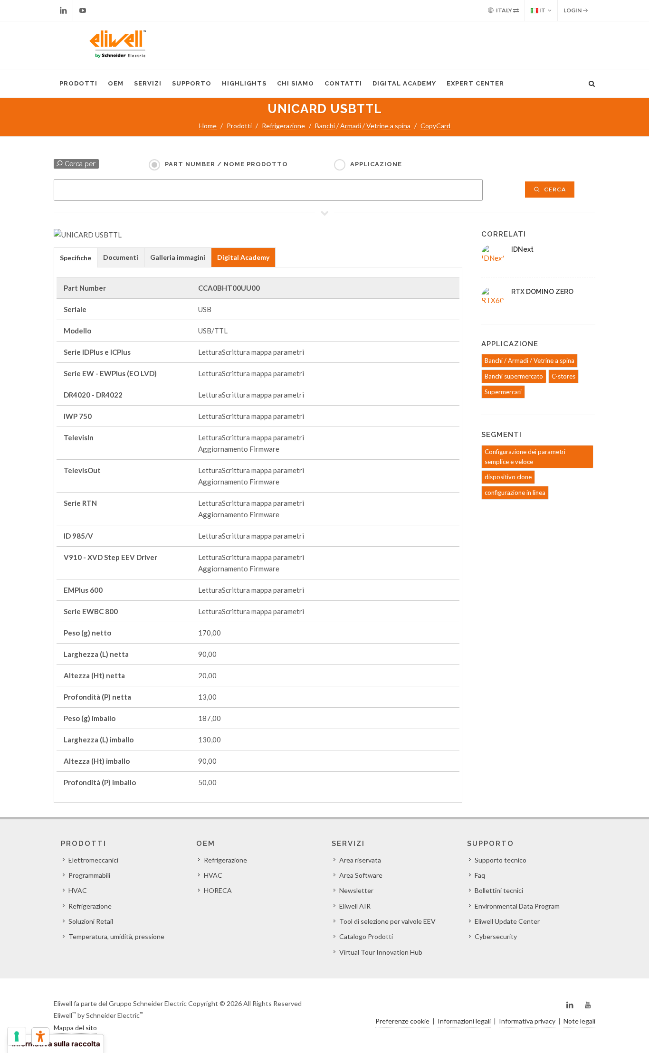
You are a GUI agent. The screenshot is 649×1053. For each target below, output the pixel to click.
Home (208, 126)
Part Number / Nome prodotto (226, 164)
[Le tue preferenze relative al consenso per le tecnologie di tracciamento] (17, 1036)
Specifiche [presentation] (75, 258)
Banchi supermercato (514, 376)
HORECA (218, 890)
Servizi (148, 83)
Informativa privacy (527, 1021)
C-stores (563, 376)
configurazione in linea (515, 492)
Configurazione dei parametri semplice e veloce (525, 456)
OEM (116, 83)
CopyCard (435, 126)
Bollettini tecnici (499, 890)
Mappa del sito (75, 1028)
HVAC (77, 890)
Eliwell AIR (355, 906)
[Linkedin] (63, 10)
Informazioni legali (464, 1021)
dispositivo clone (508, 477)
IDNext (522, 249)
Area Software (360, 875)
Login (572, 10)
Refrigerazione (283, 126)
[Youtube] (82, 10)
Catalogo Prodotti (366, 936)
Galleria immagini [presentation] (177, 257)
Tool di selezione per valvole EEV (387, 921)
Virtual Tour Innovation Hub (380, 952)
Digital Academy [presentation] (243, 257)
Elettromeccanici (93, 860)
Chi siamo (295, 83)
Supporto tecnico (500, 860)
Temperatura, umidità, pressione (116, 936)
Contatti (343, 83)
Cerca (554, 189)
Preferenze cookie (402, 1021)
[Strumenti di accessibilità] (40, 1036)
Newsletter (356, 890)
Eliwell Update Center (507, 921)
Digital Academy (404, 83)
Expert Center (475, 83)
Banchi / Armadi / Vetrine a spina (362, 126)
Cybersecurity (496, 936)
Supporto (191, 83)
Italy (504, 10)
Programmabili (89, 875)
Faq (480, 875)
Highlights (244, 83)
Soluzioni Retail (90, 921)
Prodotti (78, 83)
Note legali (579, 1021)
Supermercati (503, 392)
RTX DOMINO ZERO (542, 291)
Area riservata (360, 860)
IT (541, 10)
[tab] (75, 257)
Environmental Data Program (517, 906)
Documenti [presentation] (120, 257)
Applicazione (376, 164)
